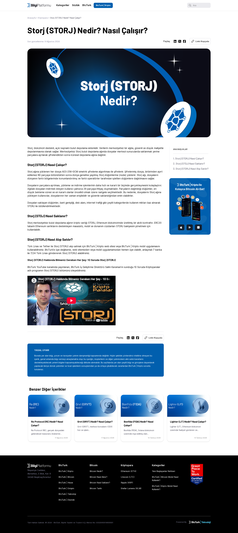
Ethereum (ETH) (128, 471)
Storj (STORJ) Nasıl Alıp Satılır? (192, 168)
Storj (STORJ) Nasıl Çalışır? (189, 158)
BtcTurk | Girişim (66, 488)
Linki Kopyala (202, 41)
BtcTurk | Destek (67, 499)
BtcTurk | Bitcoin (66, 477)
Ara (194, 5)
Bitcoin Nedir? (96, 471)
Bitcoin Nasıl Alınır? (98, 477)
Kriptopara (43, 18)
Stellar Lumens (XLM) (131, 488)
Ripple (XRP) (127, 482)
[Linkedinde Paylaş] (175, 42)
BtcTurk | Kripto (103, 5)
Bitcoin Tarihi (96, 488)
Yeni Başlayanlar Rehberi (163, 471)
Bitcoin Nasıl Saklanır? (100, 482)
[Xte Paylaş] (179, 42)
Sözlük (76, 5)
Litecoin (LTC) (128, 477)
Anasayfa (31, 18)
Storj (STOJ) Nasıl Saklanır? (190, 163)
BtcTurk (86, 5)
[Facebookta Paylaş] (184, 42)
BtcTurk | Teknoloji (67, 494)
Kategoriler (62, 5)
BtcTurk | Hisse (66, 482)
